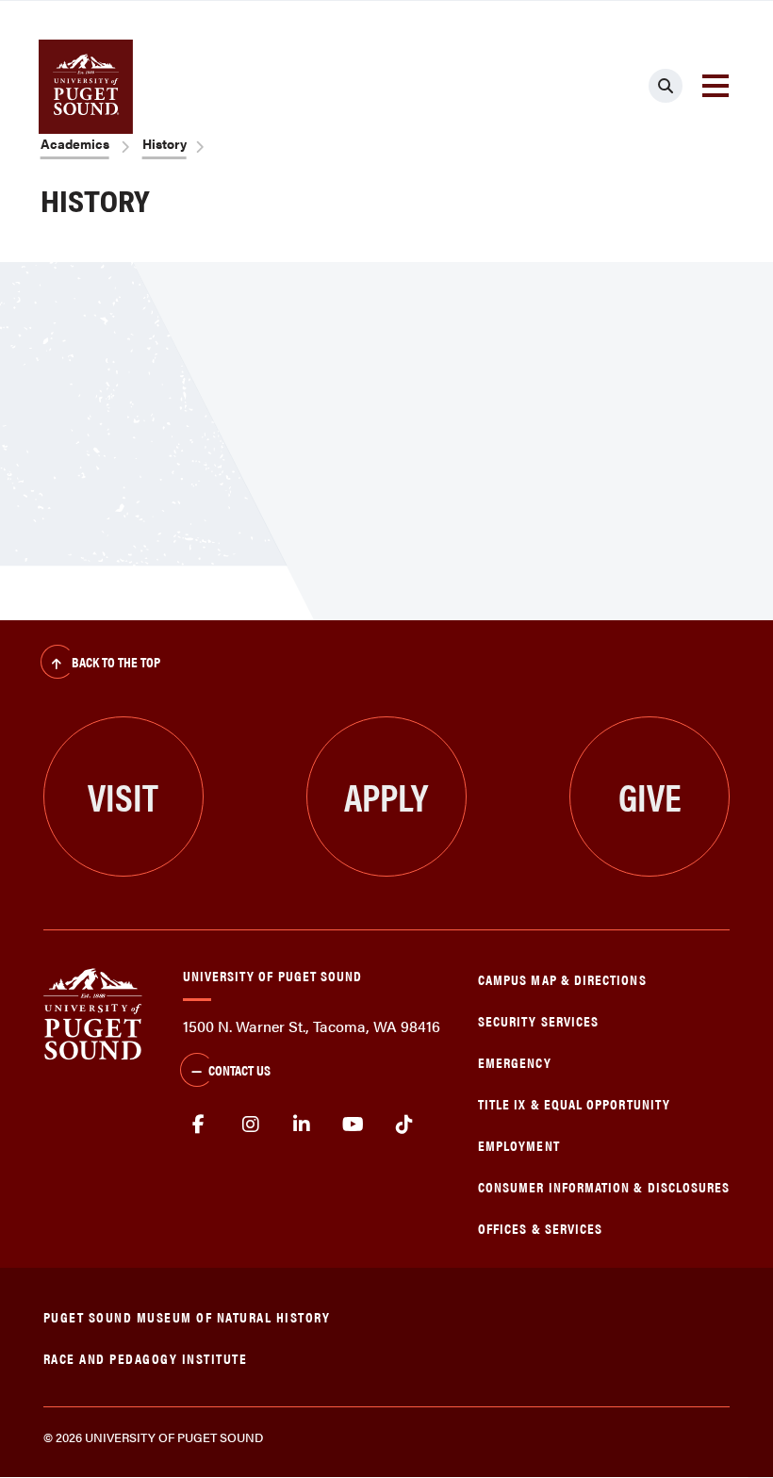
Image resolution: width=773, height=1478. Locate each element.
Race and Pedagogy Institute (145, 1358)
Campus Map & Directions (562, 979)
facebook (199, 1124)
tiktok (404, 1124)
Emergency (514, 1062)
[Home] (92, 1012)
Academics (75, 143)
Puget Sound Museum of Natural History (187, 1316)
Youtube (353, 1124)
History (164, 143)
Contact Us (239, 1069)
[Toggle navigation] (715, 86)
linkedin (302, 1124)
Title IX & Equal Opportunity (574, 1103)
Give (650, 796)
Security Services (538, 1020)
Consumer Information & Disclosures (604, 1186)
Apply (386, 796)
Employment (519, 1145)
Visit (123, 796)
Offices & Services (540, 1228)
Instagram (250, 1124)
